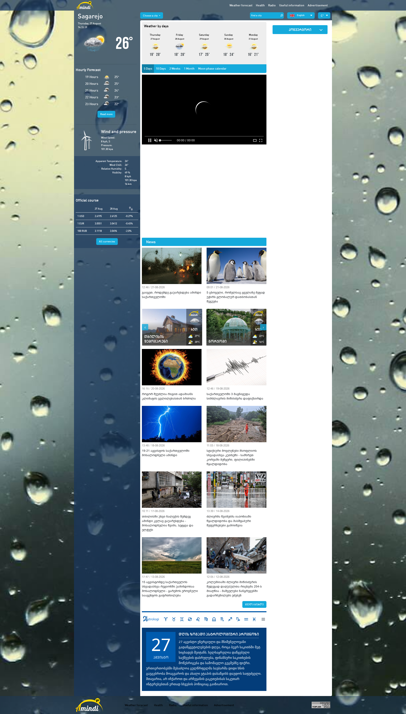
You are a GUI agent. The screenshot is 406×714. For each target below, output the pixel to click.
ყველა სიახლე (254, 604)
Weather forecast (240, 5)
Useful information (195, 705)
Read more (106, 114)
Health (260, 5)
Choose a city (150, 15)
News (151, 241)
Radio (272, 5)
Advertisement (318, 5)
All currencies (107, 241)
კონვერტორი (300, 29)
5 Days (148, 68)
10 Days (161, 68)
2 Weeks (174, 68)
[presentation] (145, 327)
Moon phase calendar (212, 68)
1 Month (189, 68)
